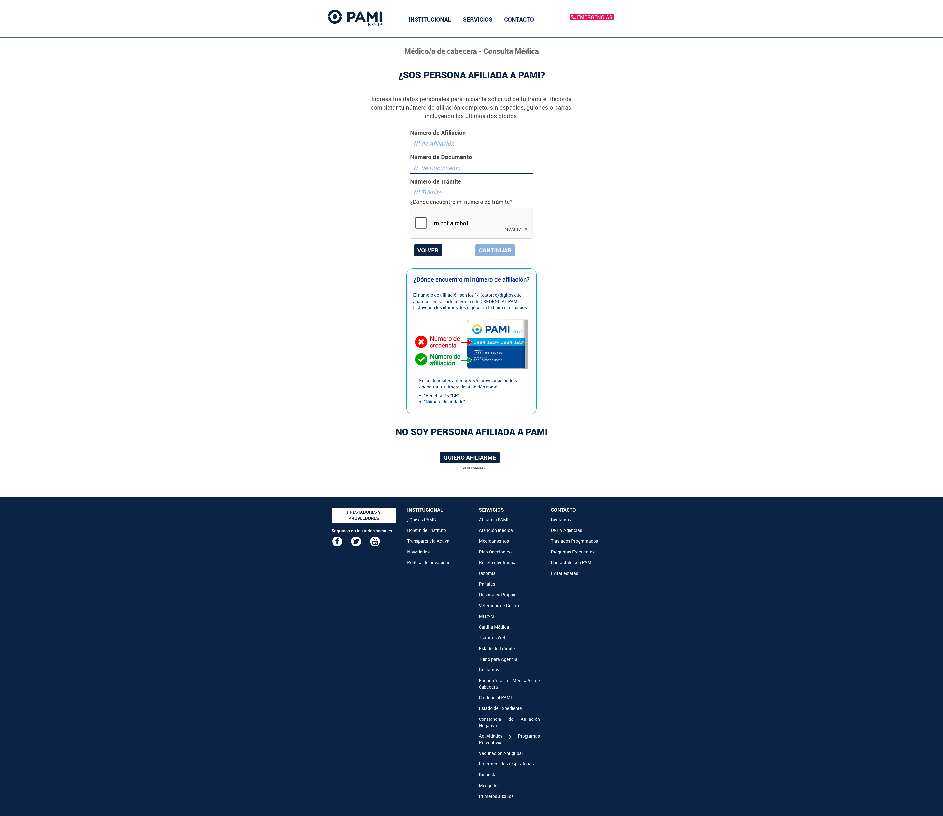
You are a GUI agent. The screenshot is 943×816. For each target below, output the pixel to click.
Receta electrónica (498, 562)
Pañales (487, 584)
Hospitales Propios (497, 594)
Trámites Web (492, 637)
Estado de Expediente (500, 708)
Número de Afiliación (438, 133)
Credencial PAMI (495, 697)
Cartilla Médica (494, 627)
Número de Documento (441, 157)
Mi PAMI (487, 616)
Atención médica (496, 530)
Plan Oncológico (495, 552)
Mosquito (488, 785)
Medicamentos (494, 541)
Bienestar (488, 774)
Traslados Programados (574, 541)
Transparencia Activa (428, 541)
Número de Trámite (435, 181)
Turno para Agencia (498, 659)
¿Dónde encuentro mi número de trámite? (461, 201)
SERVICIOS (477, 19)
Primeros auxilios (496, 796)
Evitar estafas (564, 573)
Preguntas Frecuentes (573, 552)
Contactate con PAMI (572, 562)
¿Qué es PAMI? (422, 520)
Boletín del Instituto (426, 530)
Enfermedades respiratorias (506, 764)
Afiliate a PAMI (493, 520)
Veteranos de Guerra (499, 605)
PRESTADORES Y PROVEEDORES (364, 515)
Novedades (418, 552)
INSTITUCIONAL (430, 19)
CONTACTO (519, 19)
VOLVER (428, 250)
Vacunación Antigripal (501, 753)
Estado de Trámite (497, 648)
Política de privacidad (428, 562)
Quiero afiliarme (470, 457)
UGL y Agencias (566, 530)
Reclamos (489, 670)
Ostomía (487, 573)
